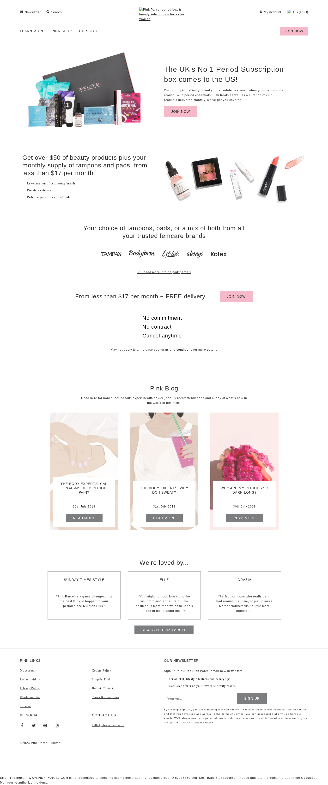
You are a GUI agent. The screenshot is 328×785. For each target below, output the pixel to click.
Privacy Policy (30, 688)
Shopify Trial (101, 679)
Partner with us (30, 679)
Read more (84, 518)
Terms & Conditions (105, 697)
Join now (294, 31)
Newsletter (32, 12)
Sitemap (25, 706)
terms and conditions (176, 349)
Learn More (32, 31)
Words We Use (30, 697)
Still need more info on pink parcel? (164, 272)
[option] (84, 471)
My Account (272, 12)
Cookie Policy (101, 670)
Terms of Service (233, 714)
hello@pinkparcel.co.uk (108, 725)
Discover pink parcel (164, 630)
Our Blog (89, 31)
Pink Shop (62, 31)
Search (56, 12)
